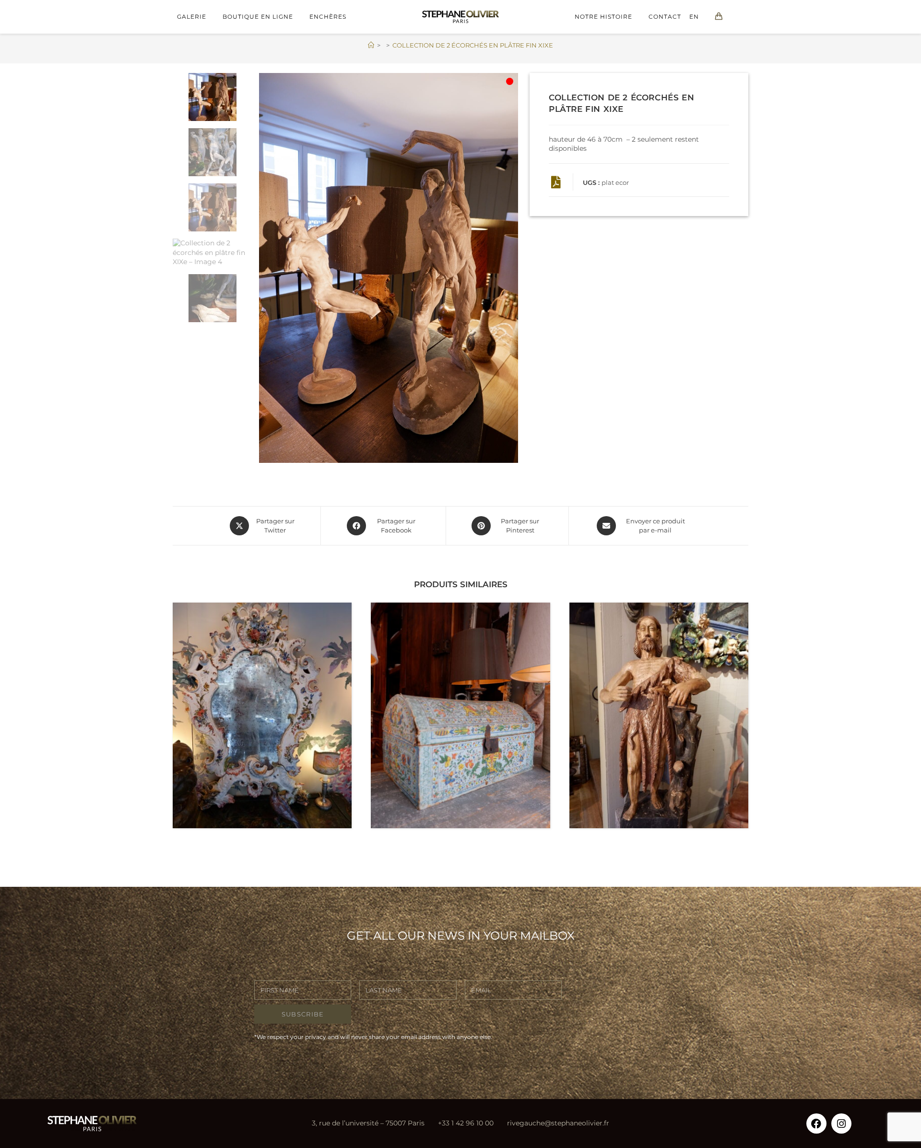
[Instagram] (841, 1123)
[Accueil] (371, 45)
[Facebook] (816, 1123)
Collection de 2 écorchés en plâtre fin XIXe (472, 45)
